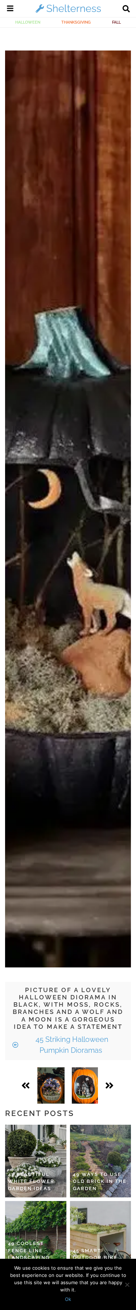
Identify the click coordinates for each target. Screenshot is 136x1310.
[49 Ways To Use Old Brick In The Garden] (100, 1161)
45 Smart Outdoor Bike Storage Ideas (96, 1257)
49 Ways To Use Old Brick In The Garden (100, 1181)
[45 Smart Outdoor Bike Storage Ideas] (100, 1237)
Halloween (27, 22)
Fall (116, 22)
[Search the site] (126, 9)
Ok (68, 1299)
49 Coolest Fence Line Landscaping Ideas (29, 1254)
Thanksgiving (76, 22)
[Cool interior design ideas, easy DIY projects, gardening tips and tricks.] (68, 12)
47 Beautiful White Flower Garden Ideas (31, 1181)
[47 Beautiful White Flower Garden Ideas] (35, 1161)
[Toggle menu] (10, 9)
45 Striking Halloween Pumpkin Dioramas (71, 1045)
